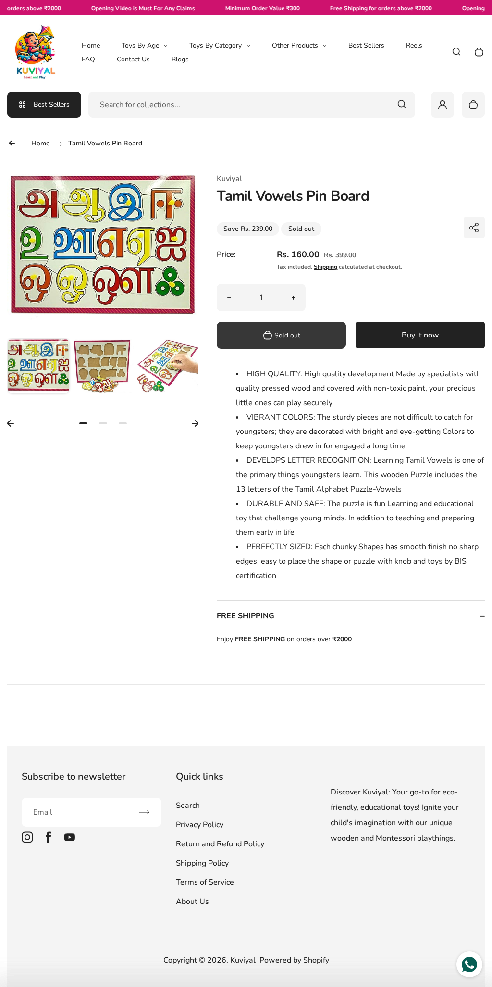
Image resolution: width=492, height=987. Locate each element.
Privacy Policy (199, 824)
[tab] (83, 423)
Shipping (325, 267)
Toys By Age (140, 45)
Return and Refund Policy (220, 844)
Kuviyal (243, 960)
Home (91, 45)
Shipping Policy (202, 863)
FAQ (88, 59)
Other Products (295, 45)
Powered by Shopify (294, 960)
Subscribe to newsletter (73, 776)
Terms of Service (205, 882)
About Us (192, 901)
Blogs (180, 59)
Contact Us (133, 59)
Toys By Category (215, 45)
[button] (38, 369)
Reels (414, 45)
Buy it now (420, 335)
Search (188, 805)
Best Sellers (366, 45)
